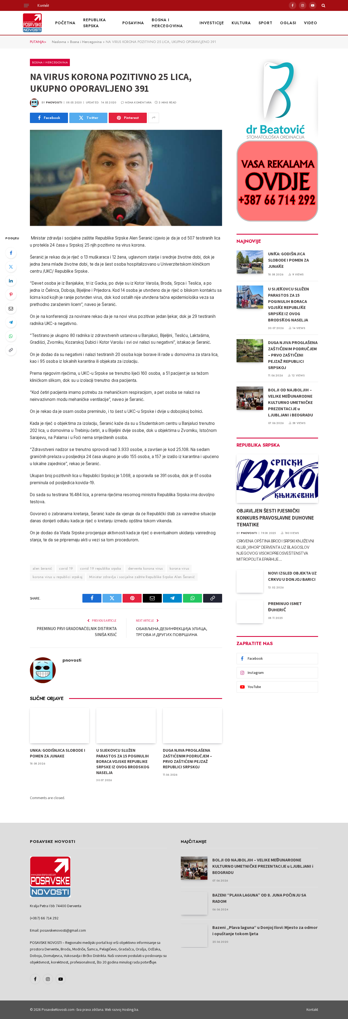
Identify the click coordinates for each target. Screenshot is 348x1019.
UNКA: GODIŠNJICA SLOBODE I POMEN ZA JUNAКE (57, 753)
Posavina (133, 23)
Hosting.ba (130, 1009)
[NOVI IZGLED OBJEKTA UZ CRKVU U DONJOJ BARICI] (250, 581)
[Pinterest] (10, 294)
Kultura (241, 23)
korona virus (179, 568)
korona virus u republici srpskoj (57, 576)
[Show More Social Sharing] (153, 118)
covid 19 (66, 568)
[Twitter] (10, 266)
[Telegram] (10, 322)
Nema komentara (138, 102)
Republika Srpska (94, 23)
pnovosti (54, 102)
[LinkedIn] (10, 280)
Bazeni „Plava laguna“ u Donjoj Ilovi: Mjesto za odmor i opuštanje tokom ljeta (265, 931)
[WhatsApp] (10, 336)
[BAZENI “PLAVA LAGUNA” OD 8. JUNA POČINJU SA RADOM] (194, 903)
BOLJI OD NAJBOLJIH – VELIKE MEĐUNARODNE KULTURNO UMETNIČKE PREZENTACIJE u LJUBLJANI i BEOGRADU (290, 402)
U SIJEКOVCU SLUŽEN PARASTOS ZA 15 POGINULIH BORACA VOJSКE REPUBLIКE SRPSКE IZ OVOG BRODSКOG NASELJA (122, 761)
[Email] (10, 308)
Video (310, 23)
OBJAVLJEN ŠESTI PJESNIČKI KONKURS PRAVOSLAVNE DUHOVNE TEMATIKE (275, 517)
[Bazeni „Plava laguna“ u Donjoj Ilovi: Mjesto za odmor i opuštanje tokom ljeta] (194, 935)
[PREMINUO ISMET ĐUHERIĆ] (250, 611)
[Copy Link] (10, 350)
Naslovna (59, 41)
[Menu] (26, 5)
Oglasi (288, 23)
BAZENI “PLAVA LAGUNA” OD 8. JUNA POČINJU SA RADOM (259, 898)
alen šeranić (42, 568)
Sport (265, 23)
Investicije (212, 23)
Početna (65, 23)
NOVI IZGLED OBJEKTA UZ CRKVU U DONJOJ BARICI (292, 576)
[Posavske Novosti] (32, 23)
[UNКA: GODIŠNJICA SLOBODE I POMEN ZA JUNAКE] (59, 725)
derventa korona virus (145, 568)
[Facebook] (10, 252)
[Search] (323, 5)
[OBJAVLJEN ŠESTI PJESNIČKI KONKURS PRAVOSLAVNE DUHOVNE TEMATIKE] (277, 478)
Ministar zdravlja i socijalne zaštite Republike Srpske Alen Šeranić (142, 576)
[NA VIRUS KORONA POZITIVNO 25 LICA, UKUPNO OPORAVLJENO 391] (126, 178)
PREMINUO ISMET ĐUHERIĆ (285, 607)
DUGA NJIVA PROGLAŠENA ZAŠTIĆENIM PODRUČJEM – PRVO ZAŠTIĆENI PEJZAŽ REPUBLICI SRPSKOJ (187, 758)
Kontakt (43, 5)
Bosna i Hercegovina (167, 23)
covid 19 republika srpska (100, 568)
